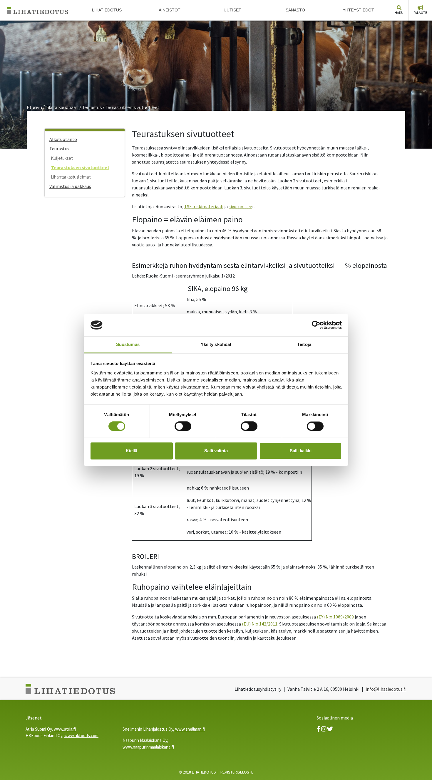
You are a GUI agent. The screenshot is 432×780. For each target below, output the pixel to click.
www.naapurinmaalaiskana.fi (148, 747)
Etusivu (34, 107)
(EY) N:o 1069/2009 (336, 617)
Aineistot (169, 10)
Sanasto (295, 10)
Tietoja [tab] (304, 344)
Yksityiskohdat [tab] (216, 344)
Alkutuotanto (63, 139)
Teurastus (92, 107)
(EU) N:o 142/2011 (259, 624)
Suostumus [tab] (128, 344)
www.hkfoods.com (81, 735)
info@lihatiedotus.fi (386, 689)
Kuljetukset (62, 158)
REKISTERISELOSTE (236, 772)
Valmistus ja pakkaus (70, 186)
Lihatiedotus (107, 10)
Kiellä (131, 450)
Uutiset (232, 10)
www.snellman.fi (190, 729)
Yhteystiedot (358, 10)
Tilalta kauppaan (62, 107)
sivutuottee (240, 206)
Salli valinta (216, 450)
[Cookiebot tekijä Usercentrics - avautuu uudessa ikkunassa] (316, 325)
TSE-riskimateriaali (203, 206)
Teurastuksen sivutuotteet (132, 107)
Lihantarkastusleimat (71, 177)
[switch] (183, 426)
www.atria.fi (65, 729)
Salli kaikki (301, 450)
